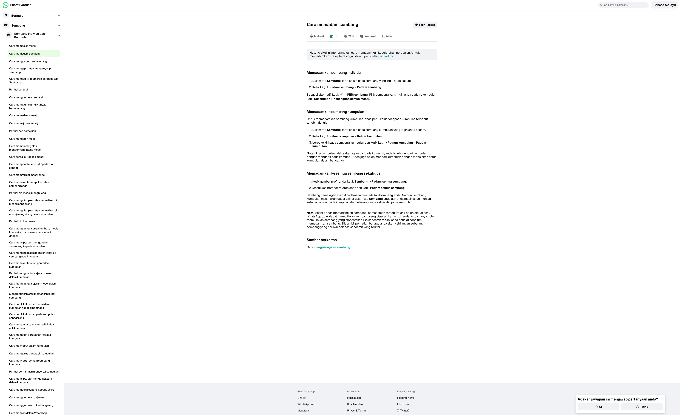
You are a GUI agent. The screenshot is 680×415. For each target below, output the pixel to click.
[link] (17, 5)
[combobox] (626, 5)
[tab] (317, 36)
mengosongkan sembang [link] (332, 247)
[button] (664, 4)
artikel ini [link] (386, 56)
